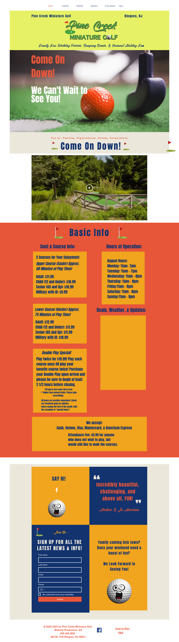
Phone (41, 584)
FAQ (120, 632)
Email (40, 574)
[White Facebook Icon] (57, 490)
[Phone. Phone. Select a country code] (42, 589)
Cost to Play (122, 628)
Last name (42, 565)
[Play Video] (89, 187)
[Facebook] (99, 630)
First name (42, 555)
